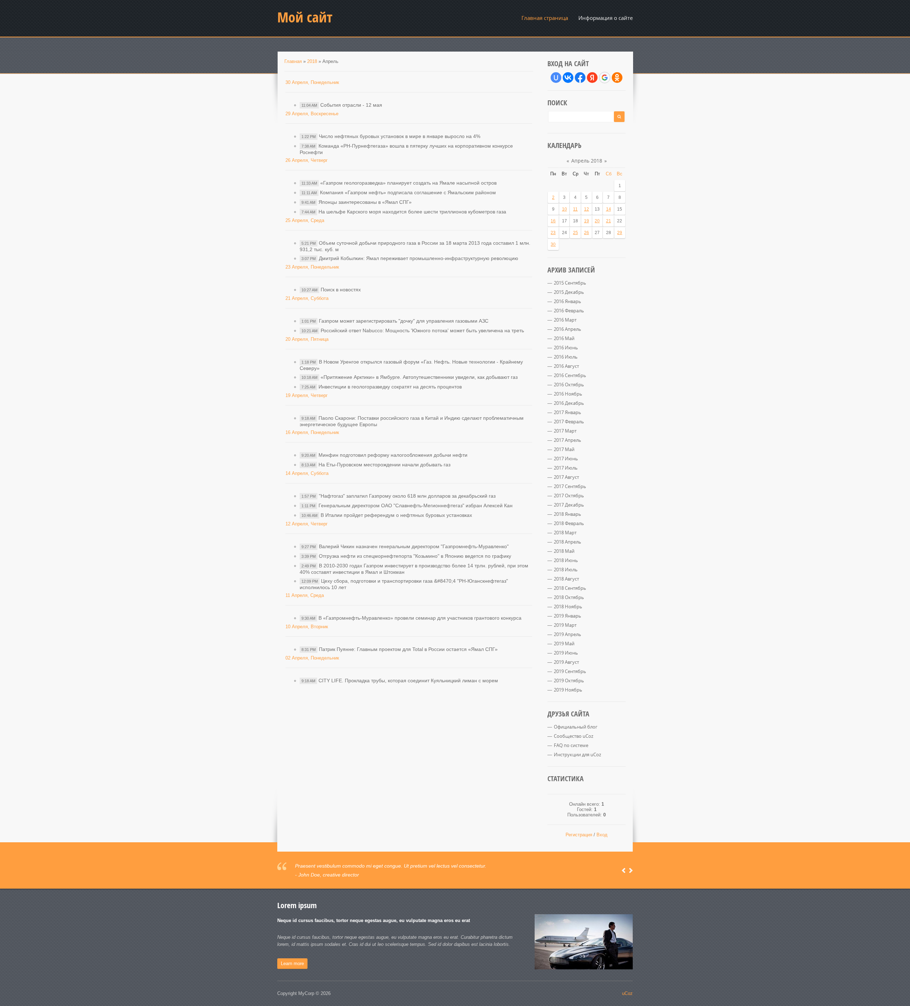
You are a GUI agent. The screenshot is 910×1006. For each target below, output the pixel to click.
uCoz (627, 993)
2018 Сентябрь (570, 588)
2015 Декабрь (569, 292)
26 (586, 232)
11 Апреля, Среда (304, 595)
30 (553, 244)
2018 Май (564, 551)
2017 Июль (566, 468)
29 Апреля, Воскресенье (311, 113)
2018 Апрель (567, 542)
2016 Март (565, 320)
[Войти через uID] (556, 77)
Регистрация (579, 834)
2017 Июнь (566, 458)
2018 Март (565, 532)
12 (586, 209)
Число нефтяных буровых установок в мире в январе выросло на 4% (399, 136)
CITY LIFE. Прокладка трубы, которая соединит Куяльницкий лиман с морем (408, 680)
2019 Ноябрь (568, 690)
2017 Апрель (567, 440)
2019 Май (564, 643)
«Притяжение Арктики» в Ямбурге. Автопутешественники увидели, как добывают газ (419, 377)
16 (553, 220)
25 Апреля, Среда (304, 220)
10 (564, 209)
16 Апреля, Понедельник (312, 432)
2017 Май (564, 449)
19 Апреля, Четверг (306, 395)
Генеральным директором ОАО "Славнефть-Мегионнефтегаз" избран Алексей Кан (415, 505)
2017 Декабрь (569, 505)
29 (619, 232)
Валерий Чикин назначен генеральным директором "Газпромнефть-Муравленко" (414, 546)
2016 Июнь (566, 347)
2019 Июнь (566, 653)
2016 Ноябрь (568, 394)
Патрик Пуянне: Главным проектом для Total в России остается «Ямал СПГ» (408, 649)
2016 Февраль (569, 310)
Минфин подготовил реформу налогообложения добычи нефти (392, 455)
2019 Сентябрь (570, 671)
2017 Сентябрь (570, 486)
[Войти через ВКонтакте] (568, 77)
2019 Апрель (567, 634)
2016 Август (566, 366)
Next (631, 870)
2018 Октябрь (569, 597)
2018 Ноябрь (568, 606)
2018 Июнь (566, 560)
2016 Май (564, 338)
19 (586, 220)
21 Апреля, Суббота (306, 298)
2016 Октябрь (569, 384)
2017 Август (566, 477)
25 (575, 232)
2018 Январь (567, 514)
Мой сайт (304, 17)
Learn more (292, 963)
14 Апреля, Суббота (306, 473)
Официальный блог (576, 727)
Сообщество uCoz (573, 736)
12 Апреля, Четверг (306, 523)
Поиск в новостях (341, 289)
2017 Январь (567, 412)
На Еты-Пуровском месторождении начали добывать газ (384, 464)
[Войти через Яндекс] (592, 77)
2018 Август (566, 579)
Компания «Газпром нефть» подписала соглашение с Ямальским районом (408, 192)
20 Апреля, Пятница (306, 339)
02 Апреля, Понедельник (312, 658)
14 (608, 209)
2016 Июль (566, 357)
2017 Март (565, 431)
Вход (601, 834)
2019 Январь (567, 616)
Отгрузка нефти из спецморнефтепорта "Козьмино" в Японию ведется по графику (415, 556)
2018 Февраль (569, 523)
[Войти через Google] (604, 77)
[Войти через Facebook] (580, 77)
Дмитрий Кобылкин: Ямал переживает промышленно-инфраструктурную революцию (418, 258)
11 (575, 209)
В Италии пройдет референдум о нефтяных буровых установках (396, 515)
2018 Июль (566, 569)
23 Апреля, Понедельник (312, 267)
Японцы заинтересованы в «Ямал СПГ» (365, 202)
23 (553, 232)
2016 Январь (567, 301)
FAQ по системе (571, 745)
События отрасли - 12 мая (351, 105)
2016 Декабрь (569, 403)
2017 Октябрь (569, 495)
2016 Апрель (567, 329)
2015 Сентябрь (570, 283)
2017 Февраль (569, 421)
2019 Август (566, 662)
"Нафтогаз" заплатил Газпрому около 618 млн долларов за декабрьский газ (407, 496)
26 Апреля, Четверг (306, 160)
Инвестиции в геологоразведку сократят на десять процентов (390, 387)
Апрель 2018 (586, 160)
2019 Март (565, 625)
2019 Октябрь (569, 680)
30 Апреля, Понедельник (312, 82)
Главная (293, 61)
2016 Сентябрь (570, 375)
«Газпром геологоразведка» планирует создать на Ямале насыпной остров (408, 183)
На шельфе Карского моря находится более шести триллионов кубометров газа (412, 212)
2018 (312, 61)
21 (608, 220)
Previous (624, 870)
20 (597, 220)
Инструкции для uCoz (577, 754)
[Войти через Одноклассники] (617, 77)
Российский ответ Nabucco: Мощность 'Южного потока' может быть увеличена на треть (422, 330)
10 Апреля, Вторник (306, 626)
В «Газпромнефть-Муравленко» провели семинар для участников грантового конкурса (419, 618)
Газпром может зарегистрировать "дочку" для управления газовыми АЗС (403, 321)
